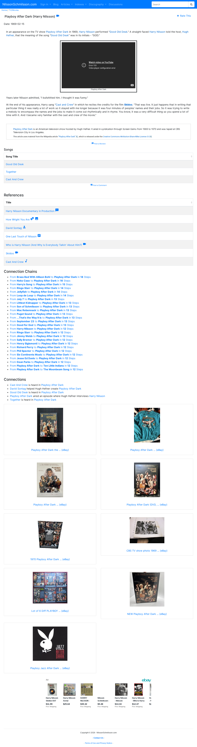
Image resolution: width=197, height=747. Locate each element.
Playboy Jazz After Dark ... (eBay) (50, 668)
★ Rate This (184, 15)
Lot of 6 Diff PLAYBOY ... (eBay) (50, 610)
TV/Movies (14, 10)
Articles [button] (66, 4)
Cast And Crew (15, 179)
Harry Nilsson (87, 31)
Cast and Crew (64, 104)
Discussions (116, 4)
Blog (55, 4)
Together (11, 171)
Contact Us (98, 738)
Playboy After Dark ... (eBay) (147, 449)
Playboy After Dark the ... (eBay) (50, 449)
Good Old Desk (118, 31)
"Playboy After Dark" (67, 137)
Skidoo (128, 104)
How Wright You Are (18, 219)
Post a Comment (98, 185)
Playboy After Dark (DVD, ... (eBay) (147, 504)
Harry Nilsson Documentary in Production (30, 211)
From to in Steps (50, 276)
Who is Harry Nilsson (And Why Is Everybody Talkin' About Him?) (44, 244)
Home (4, 10)
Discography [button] (97, 4)
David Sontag (14, 227)
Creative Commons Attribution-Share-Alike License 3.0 (126, 137)
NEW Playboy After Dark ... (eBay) (147, 613)
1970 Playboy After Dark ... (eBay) (50, 559)
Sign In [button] (44, 4)
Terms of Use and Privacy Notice (98, 743)
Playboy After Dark (57, 31)
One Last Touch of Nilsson (21, 236)
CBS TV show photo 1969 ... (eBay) (147, 550)
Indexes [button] (80, 4)
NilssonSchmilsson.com (19, 4)
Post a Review (99, 144)
